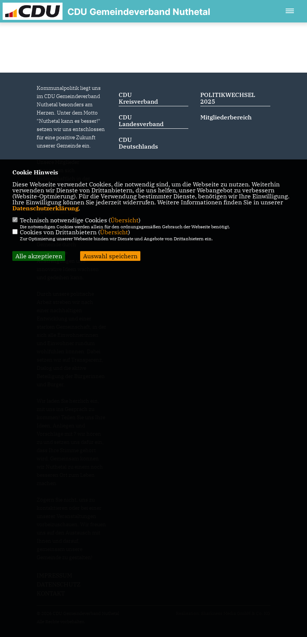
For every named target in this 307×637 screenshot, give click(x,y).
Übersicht (124, 220)
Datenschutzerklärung (45, 208)
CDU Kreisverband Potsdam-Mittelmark (138, 105)
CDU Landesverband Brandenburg (141, 123)
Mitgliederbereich (226, 117)
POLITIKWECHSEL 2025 (227, 98)
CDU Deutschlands (138, 143)
